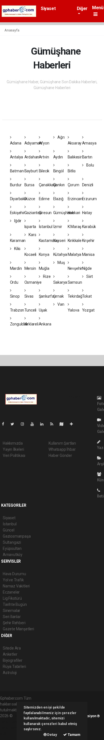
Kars (32, 234)
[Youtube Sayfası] (34, 424)
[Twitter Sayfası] (15, 424)
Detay (52, 734)
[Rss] (54, 424)
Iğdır (17, 221)
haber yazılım (11, 727)
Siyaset (48, 8)
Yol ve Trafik (13, 580)
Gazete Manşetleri (18, 629)
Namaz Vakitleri (16, 586)
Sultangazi (12, 542)
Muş (61, 262)
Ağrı (60, 137)
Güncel (8, 530)
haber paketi (10, 721)
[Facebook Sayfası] (5, 424)
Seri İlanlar (12, 616)
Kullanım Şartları (62, 443)
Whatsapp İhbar (62, 449)
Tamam (73, 734)
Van (60, 304)
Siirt (89, 276)
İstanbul (9, 524)
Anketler (10, 654)
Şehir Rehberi (14, 623)
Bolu (89, 165)
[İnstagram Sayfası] (25, 424)
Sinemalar (11, 610)
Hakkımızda (13, 443)
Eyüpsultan (12, 548)
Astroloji (10, 672)
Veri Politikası (14, 455)
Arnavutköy (12, 554)
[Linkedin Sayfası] (44, 424)
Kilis (17, 248)
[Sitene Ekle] (73, 424)
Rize (46, 276)
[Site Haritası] (64, 424)
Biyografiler (12, 660)
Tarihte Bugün (15, 604)
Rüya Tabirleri (14, 666)
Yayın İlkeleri (13, 449)
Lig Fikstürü (12, 598)
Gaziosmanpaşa (17, 536)
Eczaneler (11, 592)
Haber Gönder (60, 455)
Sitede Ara (12, 648)
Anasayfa (11, 30)
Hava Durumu (14, 574)
